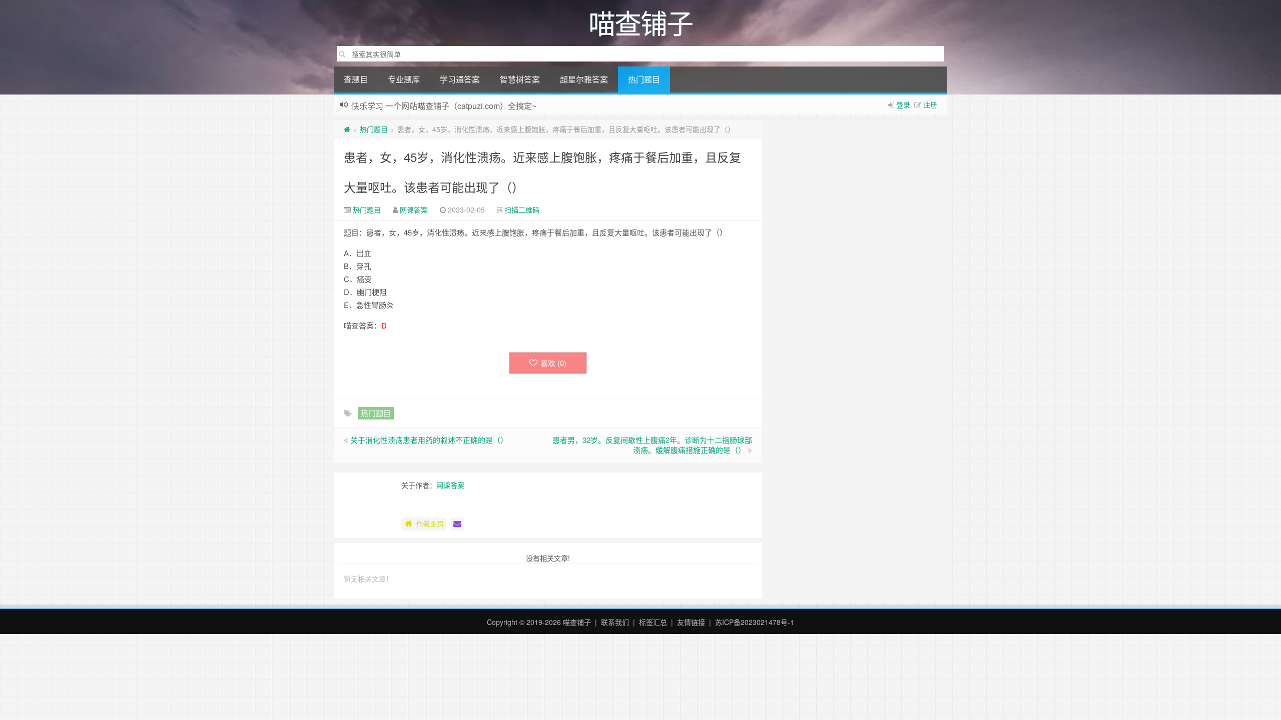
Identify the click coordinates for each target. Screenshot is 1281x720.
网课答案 (414, 209)
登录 (903, 105)
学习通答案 (460, 79)
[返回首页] (347, 129)
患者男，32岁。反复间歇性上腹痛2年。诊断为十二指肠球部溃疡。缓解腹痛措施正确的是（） (652, 444)
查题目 (356, 79)
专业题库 (404, 79)
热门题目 (644, 79)
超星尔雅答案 (584, 79)
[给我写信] (457, 524)
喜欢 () (553, 363)
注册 (930, 105)
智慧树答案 (520, 79)
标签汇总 (653, 622)
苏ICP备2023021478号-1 (754, 622)
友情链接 (691, 622)
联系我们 (615, 622)
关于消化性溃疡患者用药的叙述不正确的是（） (429, 439)
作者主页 (430, 523)
